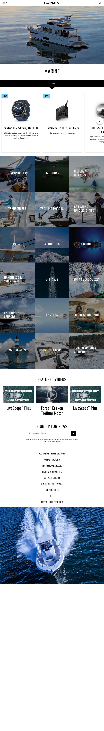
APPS (52, 496)
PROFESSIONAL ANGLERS (52, 465)
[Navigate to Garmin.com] (52, 3)
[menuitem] (7, 3)
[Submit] (73, 433)
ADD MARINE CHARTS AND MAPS (52, 453)
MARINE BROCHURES (52, 459)
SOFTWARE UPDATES (52, 477)
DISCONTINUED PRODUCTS (52, 502)
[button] (18, 394)
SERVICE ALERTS (52, 490)
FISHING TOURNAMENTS (52, 471)
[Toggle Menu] (1, 2)
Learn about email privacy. (52, 441)
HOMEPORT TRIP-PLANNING (52, 483)
